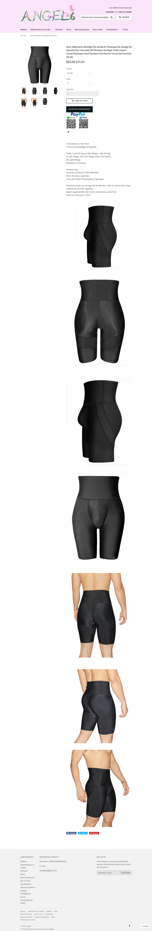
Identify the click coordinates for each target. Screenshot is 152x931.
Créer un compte (125, 12)
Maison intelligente (42, 917)
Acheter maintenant (79, 109)
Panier (125, 17)
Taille (68, 79)
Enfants (59, 30)
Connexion (110, 12)
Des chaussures (82, 30)
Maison (23, 30)
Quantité (69, 89)
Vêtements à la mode (40, 30)
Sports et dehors (27, 887)
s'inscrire (125, 873)
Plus (125, 30)
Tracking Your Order (27, 920)
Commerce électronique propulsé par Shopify (37, 929)
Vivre (68, 30)
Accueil (23, 35)
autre (22, 897)
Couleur (69, 69)
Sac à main (98, 30)
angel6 (28, 926)
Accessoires (112, 30)
